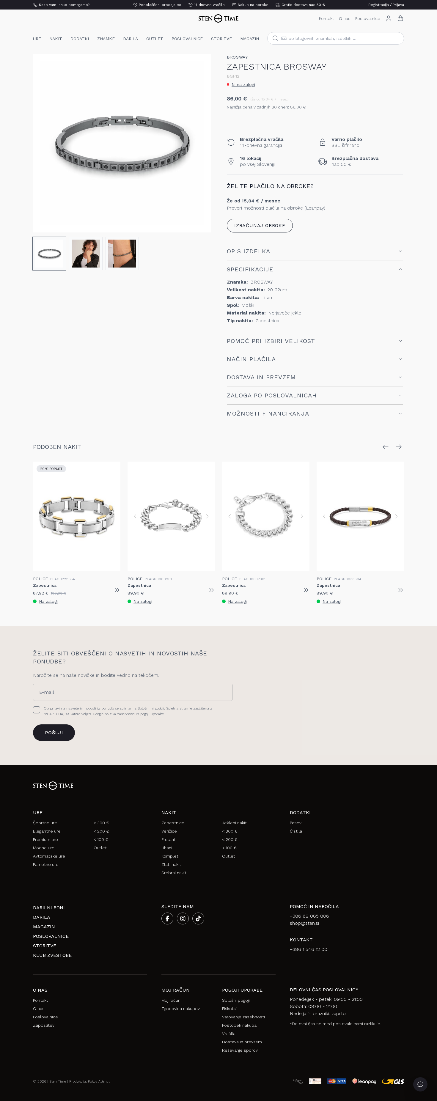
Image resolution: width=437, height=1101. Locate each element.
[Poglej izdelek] (116, 590)
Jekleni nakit (234, 822)
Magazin (249, 38)
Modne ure (43, 847)
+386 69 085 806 (309, 916)
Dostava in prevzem (242, 1041)
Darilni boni (49, 907)
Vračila (228, 1033)
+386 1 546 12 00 (308, 949)
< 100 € (101, 839)
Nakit (55, 38)
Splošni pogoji (236, 1000)
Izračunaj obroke (259, 225)
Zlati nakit (171, 864)
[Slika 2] (85, 253)
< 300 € (101, 822)
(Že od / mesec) (270, 99)
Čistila (296, 831)
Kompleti (170, 856)
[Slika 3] (122, 253)
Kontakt (326, 18)
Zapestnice (172, 822)
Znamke (106, 38)
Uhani (166, 847)
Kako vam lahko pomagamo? (64, 5)
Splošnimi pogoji (151, 708)
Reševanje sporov (240, 1050)
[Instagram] (183, 918)
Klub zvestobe (52, 955)
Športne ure (45, 822)
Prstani (168, 839)
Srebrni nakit (173, 872)
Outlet (154, 38)
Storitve (221, 38)
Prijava (398, 5)
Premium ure (45, 839)
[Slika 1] (49, 253)
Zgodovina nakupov (180, 1008)
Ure (37, 38)
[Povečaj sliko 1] (122, 143)
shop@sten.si (304, 923)
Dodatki (79, 38)
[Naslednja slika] (202, 143)
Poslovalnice (367, 18)
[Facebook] (167, 918)
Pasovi (296, 822)
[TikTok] (198, 918)
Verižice (169, 831)
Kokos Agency (99, 1081)
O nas (344, 18)
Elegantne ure (47, 831)
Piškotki (229, 1008)
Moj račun (170, 1000)
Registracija (378, 5)
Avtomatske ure (49, 856)
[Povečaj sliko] (202, 223)
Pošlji (54, 732)
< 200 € (101, 831)
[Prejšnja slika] (42, 143)
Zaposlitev (43, 1025)
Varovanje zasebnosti (243, 1017)
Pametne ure (46, 864)
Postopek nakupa (239, 1025)
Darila (130, 38)
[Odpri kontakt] (420, 1084)
